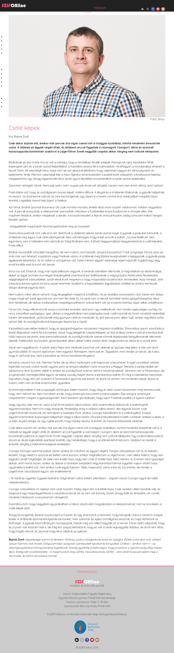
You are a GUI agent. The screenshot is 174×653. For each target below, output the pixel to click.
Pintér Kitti (104, 606)
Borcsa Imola (88, 606)
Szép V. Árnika (99, 602)
